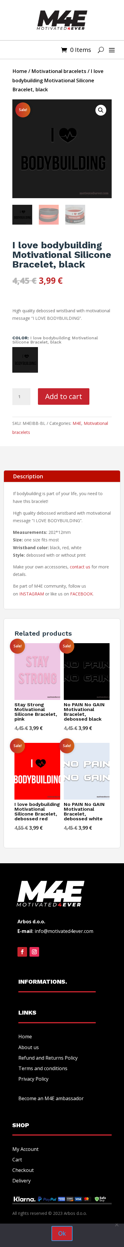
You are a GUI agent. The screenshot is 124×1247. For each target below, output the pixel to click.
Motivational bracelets (58, 71)
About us (28, 1047)
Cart (17, 1159)
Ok (62, 1233)
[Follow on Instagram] (34, 952)
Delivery (21, 1180)
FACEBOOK (81, 594)
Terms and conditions (42, 1068)
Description (28, 476)
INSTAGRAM (31, 594)
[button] (100, 110)
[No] (116, 1224)
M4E (77, 423)
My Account (25, 1149)
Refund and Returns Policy (48, 1058)
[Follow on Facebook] (22, 952)
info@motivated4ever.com (64, 931)
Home (19, 71)
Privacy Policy (33, 1079)
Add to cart (63, 396)
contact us (80, 567)
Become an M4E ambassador (51, 1098)
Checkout (23, 1170)
